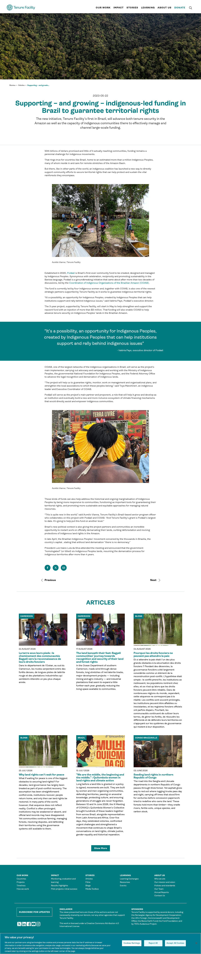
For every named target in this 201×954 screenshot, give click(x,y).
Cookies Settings (131, 943)
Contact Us (159, 895)
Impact (118, 7)
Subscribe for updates (34, 912)
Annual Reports (161, 892)
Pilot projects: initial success (64, 889)
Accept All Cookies (175, 943)
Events (123, 885)
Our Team (158, 889)
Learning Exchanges (129, 879)
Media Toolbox (92, 889)
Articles (21, 85)
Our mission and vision (164, 882)
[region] (100, 943)
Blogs (88, 885)
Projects (21, 882)
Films (87, 882)
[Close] (196, 943)
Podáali (71, 273)
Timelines (21, 885)
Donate (179, 7)
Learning (148, 7)
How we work (23, 889)
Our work (103, 7)
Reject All (153, 943)
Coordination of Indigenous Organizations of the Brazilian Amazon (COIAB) (109, 282)
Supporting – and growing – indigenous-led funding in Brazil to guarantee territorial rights (38, 85)
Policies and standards (164, 885)
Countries (21, 879)
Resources (125, 882)
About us (164, 7)
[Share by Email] (64, 568)
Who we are (159, 879)
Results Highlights (59, 885)
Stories (132, 7)
